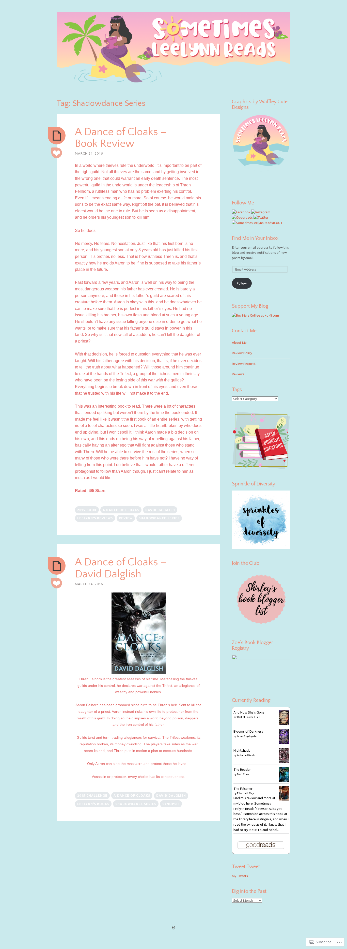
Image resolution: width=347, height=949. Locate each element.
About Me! (239, 342)
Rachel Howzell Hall (248, 717)
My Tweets (240, 876)
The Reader (242, 769)
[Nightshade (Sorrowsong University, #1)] (284, 762)
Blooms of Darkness (248, 731)
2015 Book (87, 510)
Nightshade (241, 750)
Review (126, 518)
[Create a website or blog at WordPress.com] (173, 928)
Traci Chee (243, 774)
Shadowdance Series (159, 518)
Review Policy (242, 353)
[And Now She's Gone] (284, 723)
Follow (242, 283)
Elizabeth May (245, 793)
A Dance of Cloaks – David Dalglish (120, 568)
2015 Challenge (92, 795)
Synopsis (171, 804)
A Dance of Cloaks (121, 510)
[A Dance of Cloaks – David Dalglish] (57, 566)
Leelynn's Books (93, 804)
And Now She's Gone (248, 712)
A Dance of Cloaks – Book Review (120, 138)
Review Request (244, 363)
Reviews (238, 374)
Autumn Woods (246, 755)
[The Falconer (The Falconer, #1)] (284, 799)
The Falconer (243, 788)
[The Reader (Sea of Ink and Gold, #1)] (284, 781)
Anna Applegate (247, 736)
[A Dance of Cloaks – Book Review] (57, 135)
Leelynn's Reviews (95, 518)
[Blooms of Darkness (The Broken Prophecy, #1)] (284, 742)
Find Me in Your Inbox (255, 238)
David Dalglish (160, 510)
